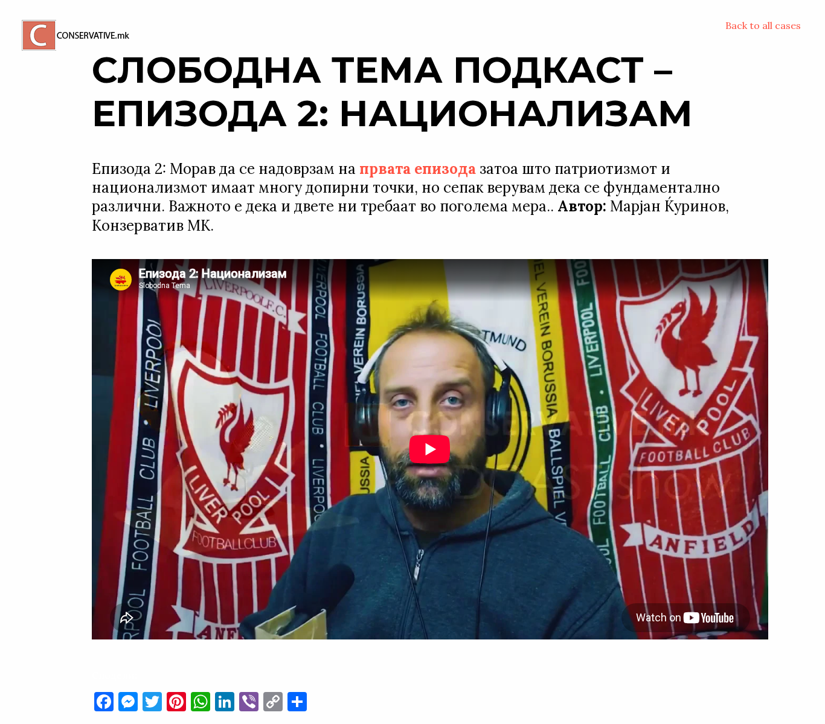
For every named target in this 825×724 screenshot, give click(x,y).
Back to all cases (763, 25)
